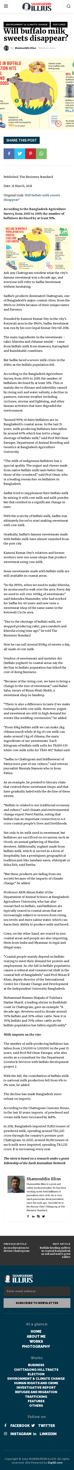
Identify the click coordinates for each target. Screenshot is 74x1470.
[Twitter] (19, 153)
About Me (36, 1336)
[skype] (38, 1215)
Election (36, 1374)
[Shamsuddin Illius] (7, 48)
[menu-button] (6, 6)
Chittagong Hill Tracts (36, 1369)
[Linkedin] (34, 1434)
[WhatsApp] (41, 153)
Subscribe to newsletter (37, 1303)
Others (36, 1405)
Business (36, 1365)
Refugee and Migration (36, 1392)
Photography (36, 1346)
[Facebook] (9, 153)
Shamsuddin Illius (25, 48)
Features (36, 1401)
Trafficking (36, 1396)
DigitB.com (55, 1462)
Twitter (46, 1426)
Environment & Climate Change (27, 24)
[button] (68, 6)
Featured (59, 24)
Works (36, 1341)
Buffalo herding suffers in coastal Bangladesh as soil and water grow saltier (55, 1252)
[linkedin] (33, 1215)
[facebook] (28, 1215)
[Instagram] (5, 1434)
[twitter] (43, 1215)
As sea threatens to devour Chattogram (16, 1249)
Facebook (20, 1426)
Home (36, 1331)
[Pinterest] (30, 153)
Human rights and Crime (36, 1383)
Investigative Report (36, 1387)
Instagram (20, 1434)
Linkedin (48, 1434)
